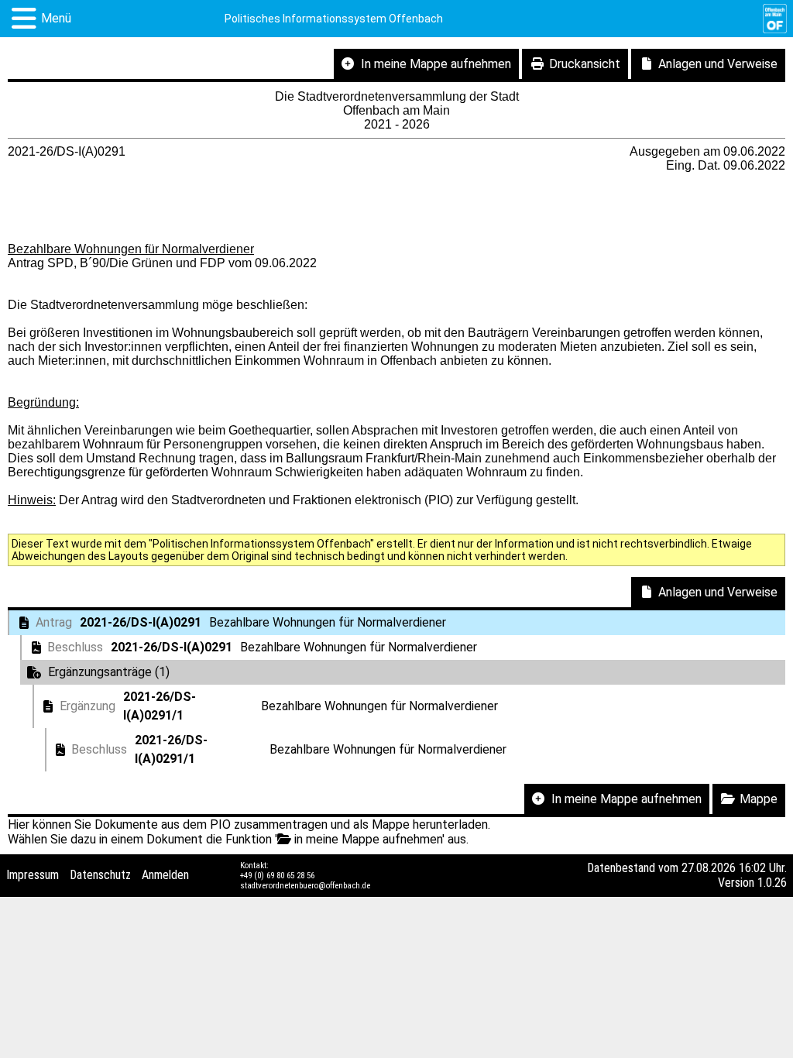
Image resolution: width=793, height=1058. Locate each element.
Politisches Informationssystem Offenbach (334, 18)
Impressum (32, 874)
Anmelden (165, 874)
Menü (56, 18)
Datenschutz (100, 874)
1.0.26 (772, 882)
